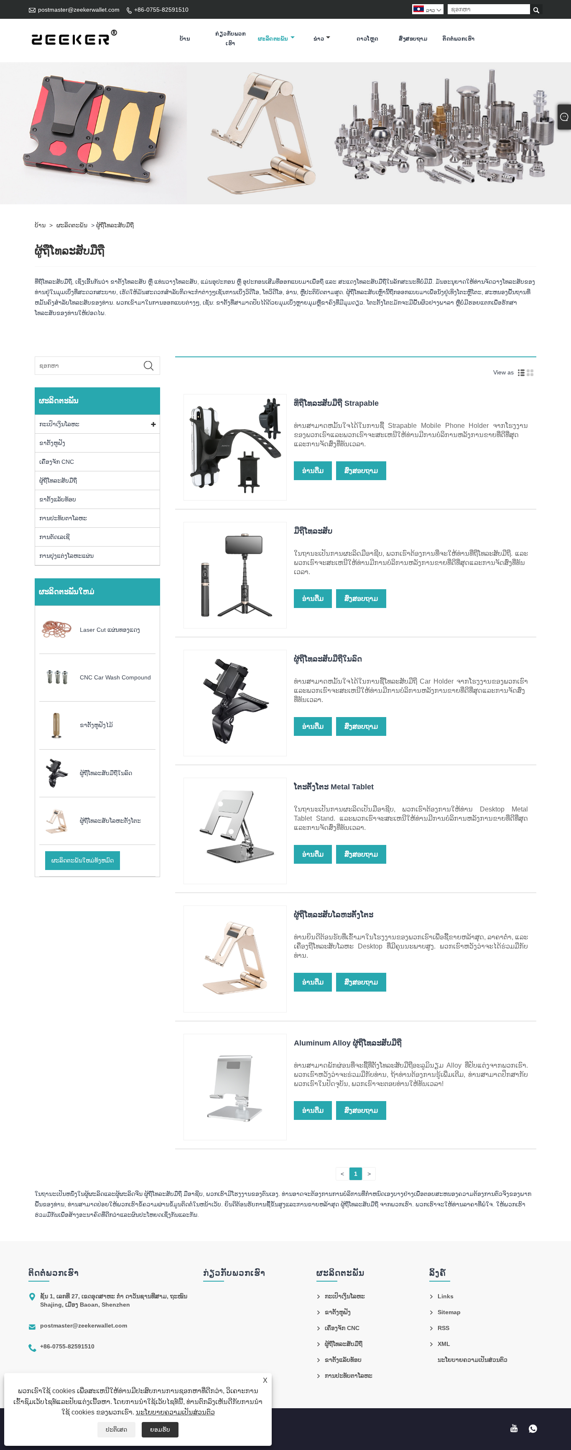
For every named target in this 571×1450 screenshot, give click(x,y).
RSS (443, 1328)
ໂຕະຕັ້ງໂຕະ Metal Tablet (334, 787)
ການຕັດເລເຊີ (54, 537)
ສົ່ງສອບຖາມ (413, 39)
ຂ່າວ (319, 39)
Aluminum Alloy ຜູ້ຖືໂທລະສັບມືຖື (348, 1043)
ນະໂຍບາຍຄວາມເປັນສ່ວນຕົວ (175, 1412)
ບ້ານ (185, 39)
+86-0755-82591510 (161, 9)
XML (444, 1344)
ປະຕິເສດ (116, 1429)
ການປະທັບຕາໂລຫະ (63, 518)
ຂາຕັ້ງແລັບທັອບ (57, 499)
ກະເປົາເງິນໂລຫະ (59, 424)
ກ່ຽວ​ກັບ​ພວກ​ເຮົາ (230, 38)
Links (446, 1296)
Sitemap (449, 1312)
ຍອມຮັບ (160, 1429)
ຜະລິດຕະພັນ (273, 39)
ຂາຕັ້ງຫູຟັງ (52, 443)
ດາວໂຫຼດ (368, 39)
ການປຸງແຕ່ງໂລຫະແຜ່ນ (66, 555)
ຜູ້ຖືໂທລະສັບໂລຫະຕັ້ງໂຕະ (333, 915)
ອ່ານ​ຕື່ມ (313, 470)
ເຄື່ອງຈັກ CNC (56, 461)
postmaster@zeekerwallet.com (79, 9)
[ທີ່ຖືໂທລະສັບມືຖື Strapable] (235, 494)
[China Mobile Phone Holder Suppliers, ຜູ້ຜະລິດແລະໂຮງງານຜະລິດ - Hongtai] (73, 39)
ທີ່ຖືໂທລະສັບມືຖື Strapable (336, 403)
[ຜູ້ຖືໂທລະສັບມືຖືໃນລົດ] (235, 750)
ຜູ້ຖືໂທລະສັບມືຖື (115, 225)
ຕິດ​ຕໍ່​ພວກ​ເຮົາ (459, 39)
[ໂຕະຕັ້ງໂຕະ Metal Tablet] (235, 878)
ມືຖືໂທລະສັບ (313, 531)
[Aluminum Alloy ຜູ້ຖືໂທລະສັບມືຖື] (235, 1134)
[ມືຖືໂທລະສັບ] (235, 622)
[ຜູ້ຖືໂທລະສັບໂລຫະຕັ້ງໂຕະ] (235, 1006)
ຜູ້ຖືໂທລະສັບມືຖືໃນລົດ (328, 659)
